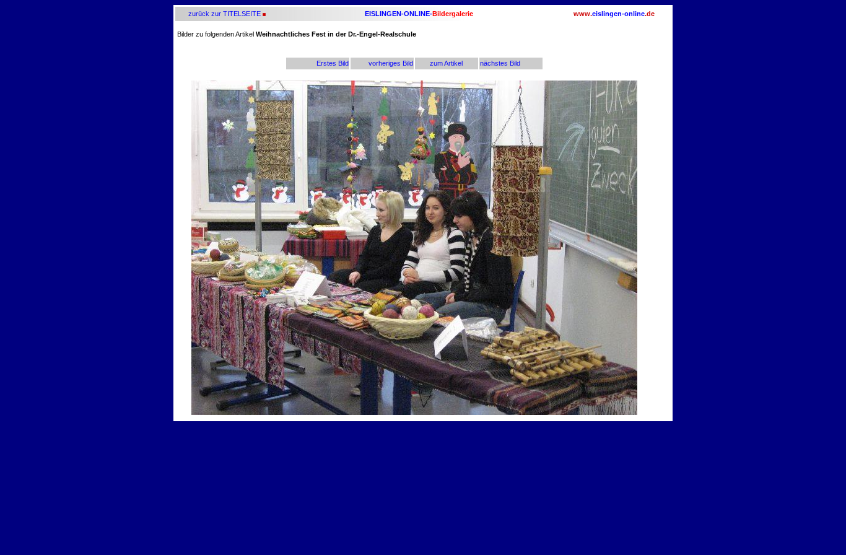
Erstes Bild (332, 63)
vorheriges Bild (390, 63)
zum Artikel (446, 63)
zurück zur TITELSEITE (223, 13)
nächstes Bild (500, 63)
